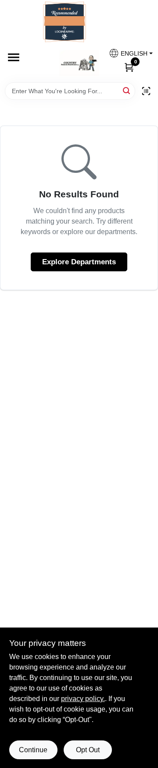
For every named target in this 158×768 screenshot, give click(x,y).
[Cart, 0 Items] (129, 66)
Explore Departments (79, 262)
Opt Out (88, 750)
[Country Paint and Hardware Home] (79, 63)
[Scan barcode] (146, 91)
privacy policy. (83, 698)
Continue (33, 750)
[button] (127, 53)
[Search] (127, 90)
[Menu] (13, 57)
